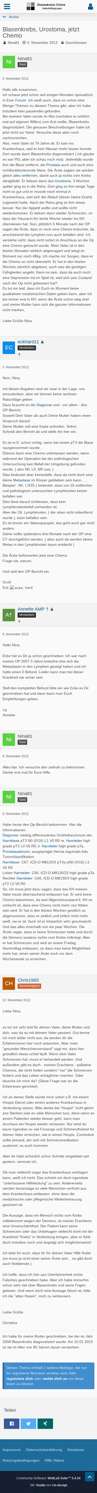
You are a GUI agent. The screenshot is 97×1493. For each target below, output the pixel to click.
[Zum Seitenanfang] (89, 1476)
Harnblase (11, 840)
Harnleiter (74, 840)
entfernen (30, 175)
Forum (20, 100)
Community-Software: (48, 1478)
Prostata (53, 165)
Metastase (21, 480)
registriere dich (19, 1378)
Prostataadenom (16, 851)
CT (5, 539)
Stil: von (48, 1485)
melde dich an (55, 1378)
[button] (7, 6)
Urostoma (63, 181)
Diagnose (44, 405)
